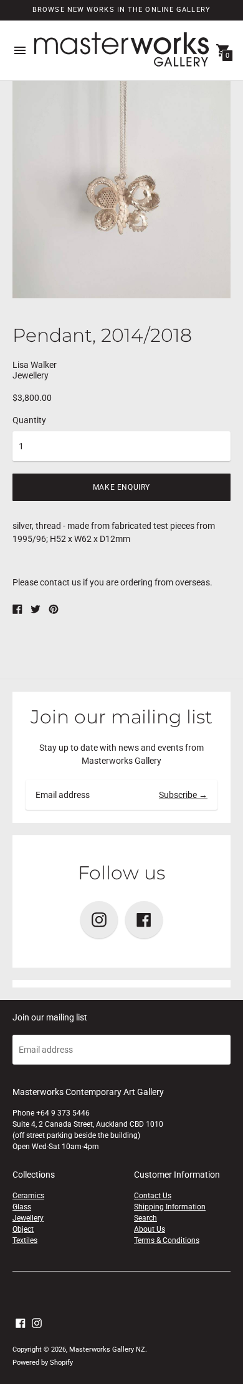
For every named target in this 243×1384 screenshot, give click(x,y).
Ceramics (28, 1195)
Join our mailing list (121, 716)
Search (145, 1218)
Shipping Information (170, 1207)
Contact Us (152, 1195)
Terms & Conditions (166, 1240)
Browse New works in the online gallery (121, 10)
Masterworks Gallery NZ (107, 1349)
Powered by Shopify (42, 1363)
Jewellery (28, 1218)
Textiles (24, 1240)
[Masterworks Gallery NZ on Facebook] (21, 1322)
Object (23, 1229)
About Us (149, 1229)
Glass (21, 1207)
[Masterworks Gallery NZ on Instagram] (37, 1322)
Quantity (29, 420)
